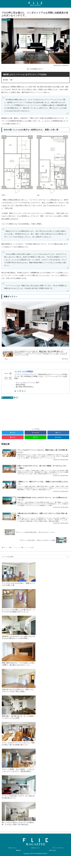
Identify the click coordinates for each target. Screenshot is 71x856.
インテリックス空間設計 (23, 371)
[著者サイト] (15, 391)
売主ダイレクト (35, 848)
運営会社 (18, 850)
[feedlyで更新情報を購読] (22, 391)
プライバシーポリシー (58, 848)
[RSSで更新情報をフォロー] (25, 391)
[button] (67, 557)
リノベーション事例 (8, 397)
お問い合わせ (52, 850)
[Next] (66, 324)
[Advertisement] (35, 413)
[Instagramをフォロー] (20, 391)
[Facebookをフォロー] (18, 391)
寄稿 (17, 397)
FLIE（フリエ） (12, 848)
